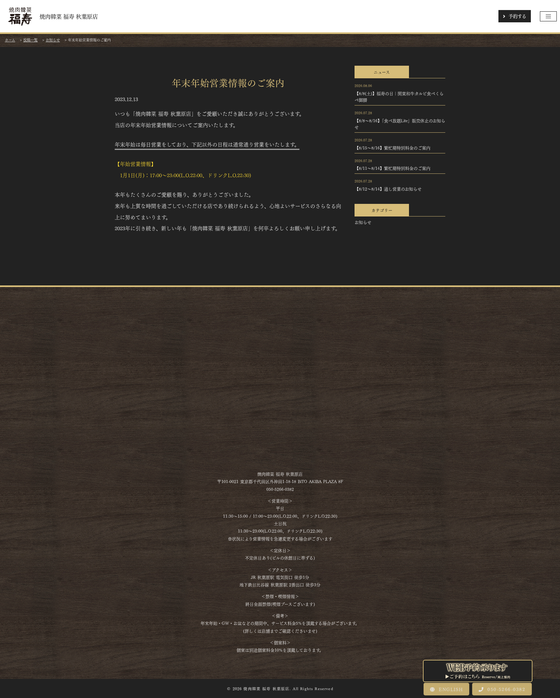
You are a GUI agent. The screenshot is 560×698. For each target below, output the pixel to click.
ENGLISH (450, 688)
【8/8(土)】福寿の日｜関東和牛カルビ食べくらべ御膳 (399, 96)
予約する (517, 15)
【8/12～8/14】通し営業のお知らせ (388, 188)
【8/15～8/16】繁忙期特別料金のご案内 (392, 147)
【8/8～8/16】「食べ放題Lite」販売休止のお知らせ (400, 123)
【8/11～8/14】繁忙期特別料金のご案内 (392, 168)
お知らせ (363, 222)
